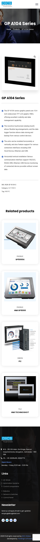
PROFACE (20, 256)
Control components (11, 486)
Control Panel (8, 497)
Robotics (6, 491)
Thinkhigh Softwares (25, 539)
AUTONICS (12, 188)
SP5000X (20, 259)
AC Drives (6, 480)
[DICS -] (7, 4)
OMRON (20, 358)
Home (9, 29)
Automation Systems (11, 483)
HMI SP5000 (20, 310)
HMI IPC (7, 191)
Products (16, 29)
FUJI (20, 409)
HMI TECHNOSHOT (20, 412)
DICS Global (26, 536)
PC (20, 361)
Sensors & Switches (10, 494)
